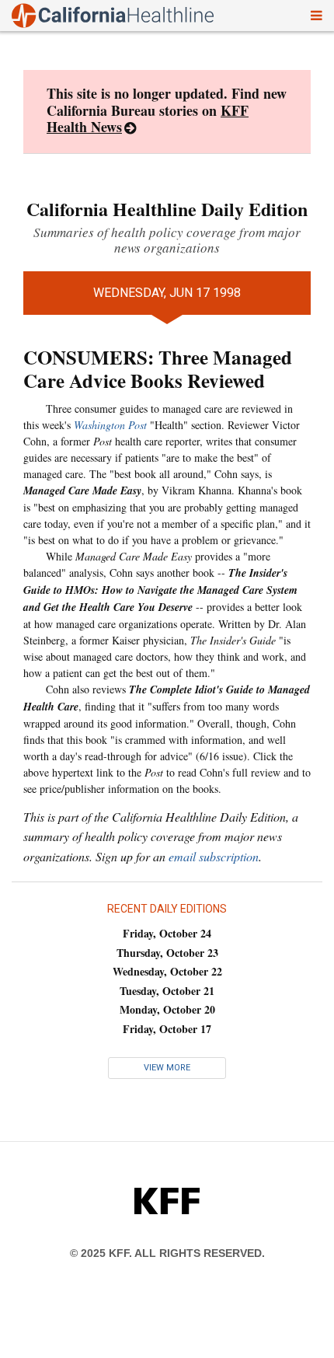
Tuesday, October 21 (167, 991)
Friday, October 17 (167, 1029)
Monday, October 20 (167, 1009)
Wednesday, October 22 (167, 971)
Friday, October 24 (167, 933)
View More (167, 1068)
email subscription (214, 856)
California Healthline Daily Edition (167, 208)
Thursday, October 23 (167, 952)
